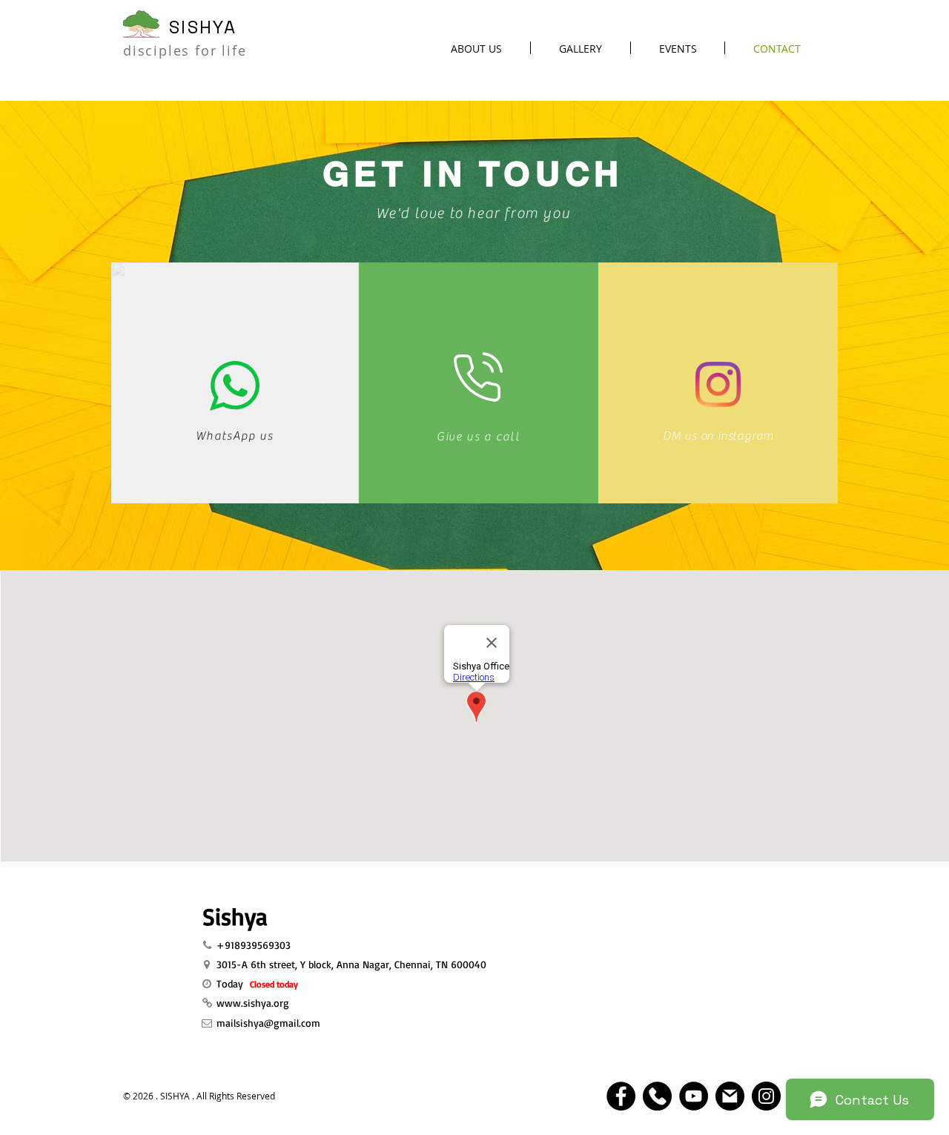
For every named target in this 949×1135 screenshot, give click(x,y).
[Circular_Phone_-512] (657, 1096)
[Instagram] (718, 384)
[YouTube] (693, 1096)
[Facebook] (620, 1096)
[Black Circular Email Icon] (729, 1096)
